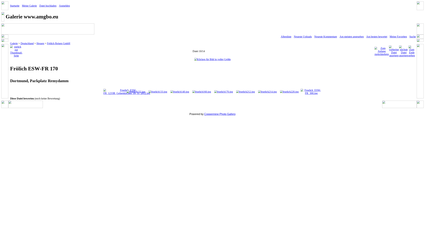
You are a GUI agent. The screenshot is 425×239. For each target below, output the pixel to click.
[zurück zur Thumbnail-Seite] (16, 50)
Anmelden (64, 5)
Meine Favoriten (398, 36)
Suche (412, 36)
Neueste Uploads (303, 36)
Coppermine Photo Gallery (220, 114)
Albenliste (286, 36)
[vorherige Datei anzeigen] (394, 50)
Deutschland (27, 43)
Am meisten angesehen (352, 36)
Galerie (14, 43)
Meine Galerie (29, 5)
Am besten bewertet (376, 36)
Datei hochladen (47, 5)
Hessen (40, 43)
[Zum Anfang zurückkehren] (382, 50)
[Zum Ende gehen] (412, 50)
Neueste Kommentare (325, 36)
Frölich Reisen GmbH (58, 43)
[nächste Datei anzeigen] (403, 50)
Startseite (14, 5)
